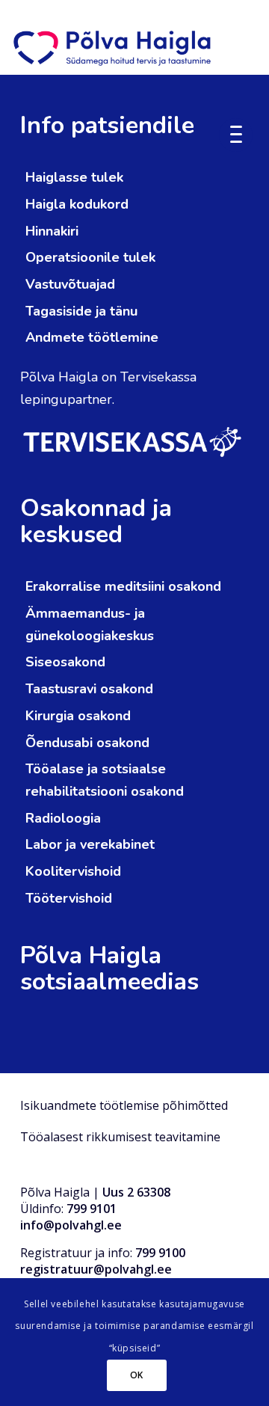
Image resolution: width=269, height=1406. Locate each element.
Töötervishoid (68, 898)
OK (136, 1375)
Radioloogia (63, 818)
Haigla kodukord (77, 204)
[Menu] (241, 133)
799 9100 (160, 1252)
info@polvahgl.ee (71, 1225)
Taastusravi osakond (89, 689)
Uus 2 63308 (136, 1192)
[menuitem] (241, 133)
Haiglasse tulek (74, 177)
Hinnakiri (51, 231)
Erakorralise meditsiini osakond (123, 586)
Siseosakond (65, 662)
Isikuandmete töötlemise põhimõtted (124, 1105)
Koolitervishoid (73, 871)
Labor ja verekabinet (90, 844)
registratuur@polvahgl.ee (96, 1269)
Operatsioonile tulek (90, 257)
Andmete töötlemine (91, 337)
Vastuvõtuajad (70, 284)
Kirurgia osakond (78, 716)
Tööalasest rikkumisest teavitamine (120, 1137)
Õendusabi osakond (87, 743)
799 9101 (92, 1208)
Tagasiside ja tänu (81, 311)
